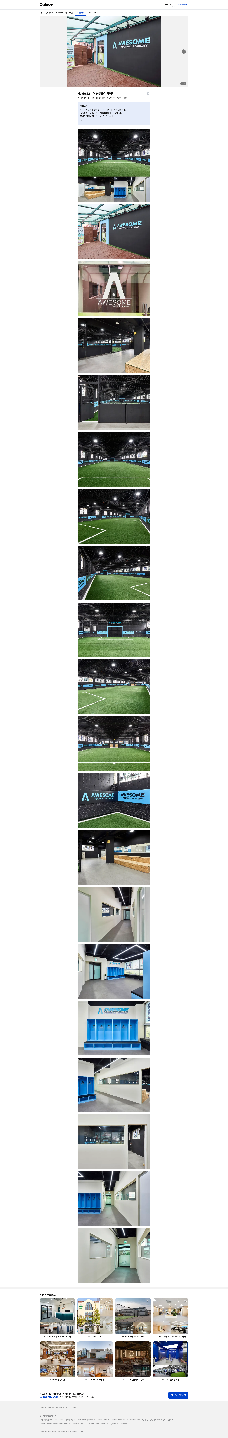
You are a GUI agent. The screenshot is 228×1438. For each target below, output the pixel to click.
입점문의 (168, 5)
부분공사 (59, 12)
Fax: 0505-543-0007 (127, 1420)
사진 (89, 12)
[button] (148, 94)
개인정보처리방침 (62, 1407)
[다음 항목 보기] (184, 51)
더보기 (82, 120)
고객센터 (43, 1407)
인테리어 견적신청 (178, 1395)
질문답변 (69, 12)
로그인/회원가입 (181, 5)
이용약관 (51, 1407)
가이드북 (97, 12)
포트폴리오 (80, 12)
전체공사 (49, 12)
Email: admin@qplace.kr (86, 1420)
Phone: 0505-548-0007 (107, 1420)
